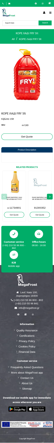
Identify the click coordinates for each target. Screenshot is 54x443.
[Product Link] (14, 191)
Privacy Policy (27, 341)
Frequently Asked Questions (27, 367)
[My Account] (44, 12)
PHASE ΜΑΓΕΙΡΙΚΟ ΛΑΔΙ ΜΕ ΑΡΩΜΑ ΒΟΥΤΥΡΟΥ (14, 198)
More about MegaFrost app (27, 372)
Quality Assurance (26, 330)
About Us (27, 383)
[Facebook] (36, 3)
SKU (3, 125)
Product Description (27, 150)
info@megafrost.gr (29, 308)
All (13, 39)
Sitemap (27, 388)
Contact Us (26, 378)
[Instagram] (43, 3)
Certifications (26, 335)
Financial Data (27, 351)
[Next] (50, 197)
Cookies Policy (26, 346)
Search (45, 23)
